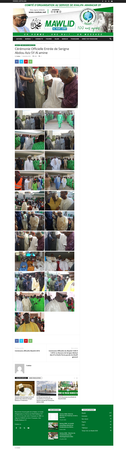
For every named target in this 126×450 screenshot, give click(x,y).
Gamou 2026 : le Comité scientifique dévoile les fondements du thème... (67, 425)
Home (16, 43)
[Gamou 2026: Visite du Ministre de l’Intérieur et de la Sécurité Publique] (53, 416)
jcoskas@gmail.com (27, 424)
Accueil (19, 39)
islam (83, 425)
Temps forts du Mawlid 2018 (28, 45)
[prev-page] (75, 378)
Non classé (85, 419)
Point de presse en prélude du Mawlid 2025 (67, 398)
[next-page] (77, 378)
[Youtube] (112, 1)
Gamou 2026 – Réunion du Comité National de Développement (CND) (67, 434)
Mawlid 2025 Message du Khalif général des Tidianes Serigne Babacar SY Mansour (24, 398)
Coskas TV (39, 39)
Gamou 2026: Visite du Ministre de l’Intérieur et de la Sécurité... (69, 415)
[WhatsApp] (30, 62)
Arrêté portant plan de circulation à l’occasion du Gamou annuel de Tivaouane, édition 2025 (45, 399)
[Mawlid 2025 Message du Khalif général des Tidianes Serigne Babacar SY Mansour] (25, 388)
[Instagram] (106, 1)
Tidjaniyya (85, 428)
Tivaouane (75, 39)
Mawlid (65, 39)
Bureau (28, 39)
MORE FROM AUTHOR (35, 378)
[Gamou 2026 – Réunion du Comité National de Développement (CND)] (53, 436)
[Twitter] (109, 1)
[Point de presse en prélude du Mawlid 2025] (68, 388)
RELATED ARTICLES (21, 378)
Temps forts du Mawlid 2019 (90, 430)
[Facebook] (102, 1)
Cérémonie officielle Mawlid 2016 (27, 351)
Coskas (18, 56)
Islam (57, 39)
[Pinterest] (26, 62)
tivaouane (84, 416)
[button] (110, 39)
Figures (49, 39)
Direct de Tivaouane (89, 39)
